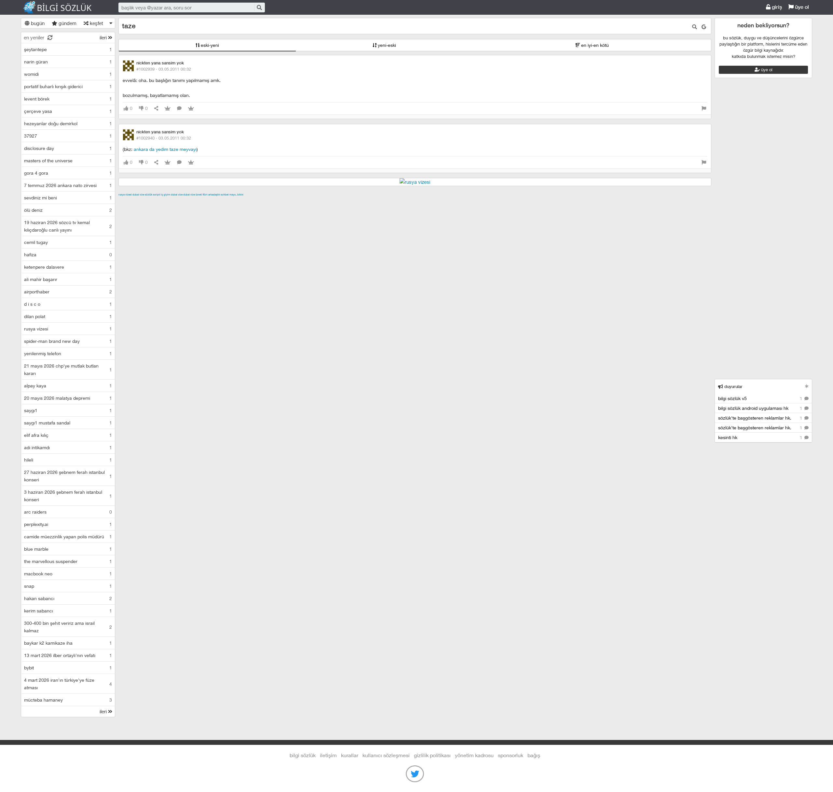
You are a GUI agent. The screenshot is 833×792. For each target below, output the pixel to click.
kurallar (349, 755)
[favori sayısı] (167, 108)
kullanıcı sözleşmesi (386, 755)
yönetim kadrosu (474, 755)
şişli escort (395, 202)
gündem (66, 23)
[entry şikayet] (704, 108)
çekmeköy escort (281, 202)
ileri (104, 37)
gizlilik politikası (432, 755)
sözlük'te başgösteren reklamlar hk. (760, 418)
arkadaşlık (214, 194)
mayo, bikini (236, 194)
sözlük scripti (152, 194)
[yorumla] (179, 108)
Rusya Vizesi (125, 194)
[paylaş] (156, 108)
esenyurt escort (425, 202)
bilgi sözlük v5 (760, 398)
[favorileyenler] (191, 108)
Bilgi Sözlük (63, 7)
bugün (37, 23)
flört (205, 194)
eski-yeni (209, 45)
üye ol (801, 7)
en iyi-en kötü (594, 45)
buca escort (192, 202)
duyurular (733, 386)
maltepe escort (161, 202)
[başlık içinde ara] (694, 26)
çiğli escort (248, 202)
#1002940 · (163, 138)
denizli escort (221, 202)
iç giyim (165, 194)
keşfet (96, 23)
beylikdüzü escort (463, 202)
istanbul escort (366, 202)
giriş (776, 7)
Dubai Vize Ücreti (192, 194)
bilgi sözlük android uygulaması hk (760, 408)
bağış (533, 755)
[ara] (259, 7)
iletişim (328, 755)
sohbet (225, 194)
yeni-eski (386, 45)
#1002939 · (163, 69)
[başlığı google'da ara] (704, 26)
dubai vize (138, 194)
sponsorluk (510, 755)
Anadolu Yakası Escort (325, 202)
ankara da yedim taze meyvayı (165, 149)
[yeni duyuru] (807, 386)
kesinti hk (760, 437)
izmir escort (131, 202)
